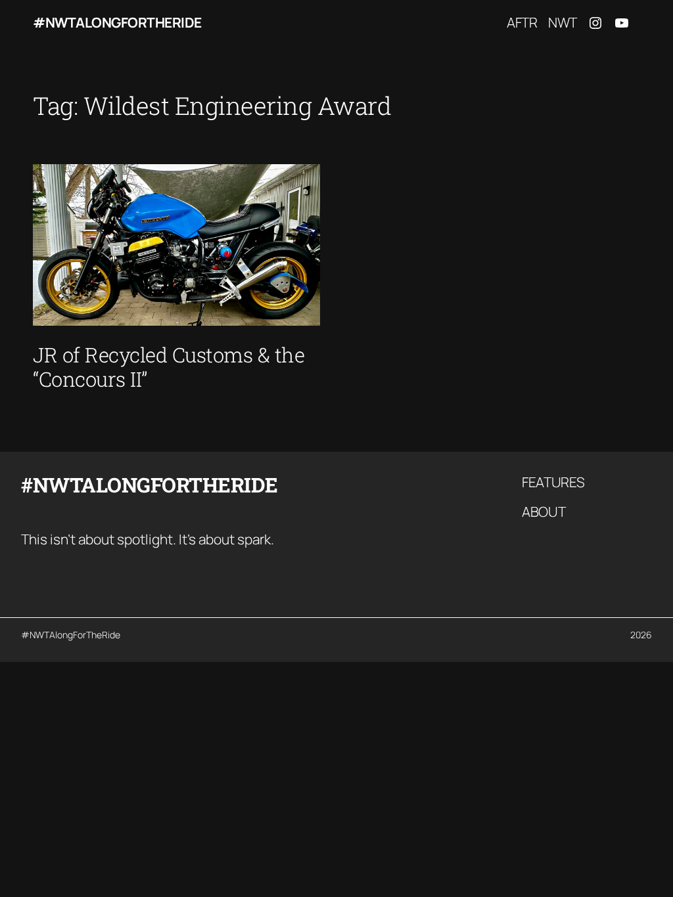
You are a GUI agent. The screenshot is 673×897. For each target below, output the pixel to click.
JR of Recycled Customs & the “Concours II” (168, 367)
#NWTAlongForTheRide (117, 22)
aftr (522, 22)
